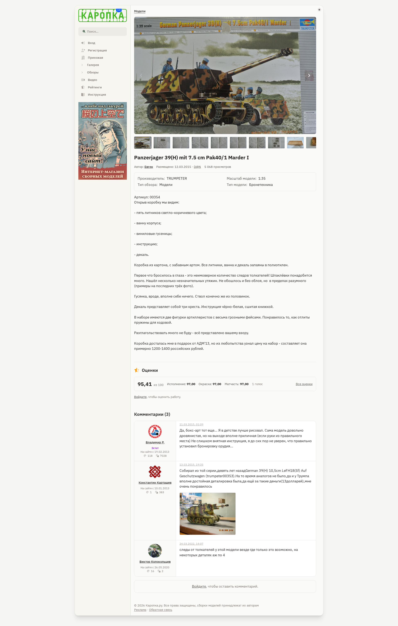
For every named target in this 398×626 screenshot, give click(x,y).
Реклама (140, 610)
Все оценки (304, 384)
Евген (148, 167)
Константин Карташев (155, 482)
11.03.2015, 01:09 (191, 424)
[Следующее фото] (309, 75)
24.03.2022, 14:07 (191, 543)
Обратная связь (160, 610)
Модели (140, 11)
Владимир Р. (155, 442)
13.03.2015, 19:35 (191, 464)
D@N (197, 167)
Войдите (140, 397)
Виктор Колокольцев (155, 562)
